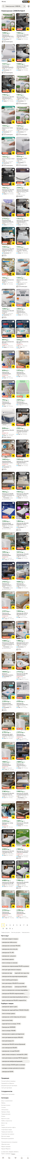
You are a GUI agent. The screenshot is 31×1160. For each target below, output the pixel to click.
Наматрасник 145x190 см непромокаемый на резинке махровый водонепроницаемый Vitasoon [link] (22, 794)
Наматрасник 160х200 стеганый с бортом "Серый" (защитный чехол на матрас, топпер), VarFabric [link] (8, 190)
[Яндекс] (13, 1154)
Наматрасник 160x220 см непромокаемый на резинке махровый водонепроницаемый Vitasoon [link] (8, 643)
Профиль (28, 1158)
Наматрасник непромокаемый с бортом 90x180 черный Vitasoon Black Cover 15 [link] (23, 764)
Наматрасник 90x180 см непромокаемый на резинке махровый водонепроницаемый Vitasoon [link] (8, 494)
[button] (29, 6)
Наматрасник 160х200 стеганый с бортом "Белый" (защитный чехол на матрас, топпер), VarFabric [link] (23, 249)
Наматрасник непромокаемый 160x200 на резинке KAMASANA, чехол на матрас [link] (22, 311)
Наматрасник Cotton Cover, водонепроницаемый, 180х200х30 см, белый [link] (23, 280)
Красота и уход (5, 1118)
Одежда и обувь (5, 1112)
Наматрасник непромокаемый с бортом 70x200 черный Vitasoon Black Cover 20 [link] (8, 584)
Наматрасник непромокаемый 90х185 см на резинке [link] (8, 764)
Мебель (3, 1103)
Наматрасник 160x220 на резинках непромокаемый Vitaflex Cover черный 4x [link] (22, 823)
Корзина (22, 1158)
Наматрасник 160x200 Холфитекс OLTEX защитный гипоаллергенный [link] (23, 524)
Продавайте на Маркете (7, 1083)
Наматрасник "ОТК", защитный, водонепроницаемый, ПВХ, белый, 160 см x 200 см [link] (22, 159)
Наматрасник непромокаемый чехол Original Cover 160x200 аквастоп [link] (8, 35)
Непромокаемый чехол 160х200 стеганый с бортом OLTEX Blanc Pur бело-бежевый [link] (23, 643)
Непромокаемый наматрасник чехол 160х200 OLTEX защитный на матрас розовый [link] (7, 462)
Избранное (15, 1158)
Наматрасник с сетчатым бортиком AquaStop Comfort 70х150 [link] (22, 402)
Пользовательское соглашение (9, 1142)
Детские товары (5, 1136)
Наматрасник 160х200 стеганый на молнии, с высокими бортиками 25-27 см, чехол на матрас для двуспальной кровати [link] (23, 431)
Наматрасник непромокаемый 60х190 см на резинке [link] (8, 554)
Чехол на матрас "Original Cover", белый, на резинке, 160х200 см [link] (23, 97)
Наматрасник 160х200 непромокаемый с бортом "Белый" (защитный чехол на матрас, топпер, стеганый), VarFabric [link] (23, 221)
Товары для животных (7, 1132)
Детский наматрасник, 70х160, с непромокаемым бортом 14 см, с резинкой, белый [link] (8, 280)
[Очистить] (24, 6)
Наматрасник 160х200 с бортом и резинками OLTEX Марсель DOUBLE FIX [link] (23, 852)
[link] (10, 939)
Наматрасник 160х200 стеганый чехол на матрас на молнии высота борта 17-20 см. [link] (8, 852)
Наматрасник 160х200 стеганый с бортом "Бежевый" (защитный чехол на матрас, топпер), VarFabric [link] (23, 494)
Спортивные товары (6, 1129)
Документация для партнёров (9, 1085)
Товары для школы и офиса (8, 1127)
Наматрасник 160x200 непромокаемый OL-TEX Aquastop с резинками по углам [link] (8, 249)
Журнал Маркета (5, 1148)
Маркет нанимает (6, 1146)
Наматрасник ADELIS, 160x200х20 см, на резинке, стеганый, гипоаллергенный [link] (22, 614)
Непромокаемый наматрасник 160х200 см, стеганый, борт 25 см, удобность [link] (8, 221)
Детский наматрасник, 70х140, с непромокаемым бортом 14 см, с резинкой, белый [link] (23, 342)
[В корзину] (13, 29)
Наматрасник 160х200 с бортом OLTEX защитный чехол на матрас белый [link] (23, 883)
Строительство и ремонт (7, 1134)
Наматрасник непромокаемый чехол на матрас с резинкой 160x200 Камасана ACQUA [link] (22, 704)
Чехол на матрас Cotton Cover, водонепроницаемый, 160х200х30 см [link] (8, 159)
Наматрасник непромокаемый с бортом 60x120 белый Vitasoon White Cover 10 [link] (23, 584)
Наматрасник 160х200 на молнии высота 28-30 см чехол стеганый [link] (8, 883)
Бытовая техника (5, 1105)
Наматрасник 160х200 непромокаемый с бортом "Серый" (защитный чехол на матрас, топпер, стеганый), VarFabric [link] (8, 97)
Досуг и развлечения (6, 1100)
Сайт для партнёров (6, 1087)
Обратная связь (5, 1144)
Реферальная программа (7, 1094)
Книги (3, 1125)
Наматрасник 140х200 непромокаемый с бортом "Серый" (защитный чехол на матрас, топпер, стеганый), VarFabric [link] (23, 554)
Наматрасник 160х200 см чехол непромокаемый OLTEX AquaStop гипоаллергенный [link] (8, 311)
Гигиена (3, 1107)
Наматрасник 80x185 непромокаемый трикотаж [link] (22, 674)
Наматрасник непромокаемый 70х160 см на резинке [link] (8, 913)
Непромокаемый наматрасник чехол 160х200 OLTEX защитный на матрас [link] (7, 704)
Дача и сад (4, 1123)
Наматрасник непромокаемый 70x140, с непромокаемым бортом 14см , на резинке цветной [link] (6, 402)
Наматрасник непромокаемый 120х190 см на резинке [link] (23, 913)
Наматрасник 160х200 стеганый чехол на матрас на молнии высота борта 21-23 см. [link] (8, 794)
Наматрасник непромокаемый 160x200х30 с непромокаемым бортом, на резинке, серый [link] (22, 373)
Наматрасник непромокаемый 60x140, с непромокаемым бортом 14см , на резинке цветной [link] (6, 373)
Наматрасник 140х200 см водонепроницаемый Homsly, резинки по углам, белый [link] (8, 431)
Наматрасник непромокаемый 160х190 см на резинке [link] (23, 735)
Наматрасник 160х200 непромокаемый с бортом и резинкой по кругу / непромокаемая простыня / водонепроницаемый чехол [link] (23, 66)
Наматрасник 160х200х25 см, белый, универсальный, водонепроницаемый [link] (23, 128)
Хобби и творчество (6, 1120)
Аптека (3, 1116)
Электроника (4, 1109)
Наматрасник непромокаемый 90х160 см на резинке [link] (8, 614)
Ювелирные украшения (7, 1138)
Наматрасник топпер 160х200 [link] (7, 823)
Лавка (9, 1158)
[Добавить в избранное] (13, 15)
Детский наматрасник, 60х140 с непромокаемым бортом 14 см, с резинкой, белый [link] (8, 342)
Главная (3, 1158)
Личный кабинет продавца (8, 1081)
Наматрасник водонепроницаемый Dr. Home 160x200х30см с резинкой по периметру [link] (7, 66)
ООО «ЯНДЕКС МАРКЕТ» (12, 1151)
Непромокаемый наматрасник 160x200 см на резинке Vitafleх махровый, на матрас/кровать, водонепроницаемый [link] (8, 524)
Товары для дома (5, 1114)
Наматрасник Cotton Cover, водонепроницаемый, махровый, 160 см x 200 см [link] (7, 128)
